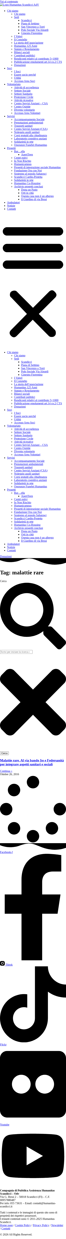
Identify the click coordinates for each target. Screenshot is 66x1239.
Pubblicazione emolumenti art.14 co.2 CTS (38, 61)
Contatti (11, 208)
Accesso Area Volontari (27, 112)
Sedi (16, 17)
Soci (9, 68)
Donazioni (20, 65)
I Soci (17, 71)
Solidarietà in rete (23, 141)
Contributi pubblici (24, 55)
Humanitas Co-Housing (27, 183)
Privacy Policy (41, 1225)
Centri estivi (20, 157)
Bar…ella (19, 151)
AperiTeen (27, 154)
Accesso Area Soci (24, 81)
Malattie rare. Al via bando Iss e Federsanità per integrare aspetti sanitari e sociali (32, 762)
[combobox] (16, 652)
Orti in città (27, 192)
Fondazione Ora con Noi (28, 170)
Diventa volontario (24, 109)
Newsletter (57, 1225)
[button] (33, 280)
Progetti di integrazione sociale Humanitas (37, 167)
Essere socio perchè (25, 74)
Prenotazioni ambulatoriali (28, 122)
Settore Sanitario (23, 93)
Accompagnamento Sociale (29, 119)
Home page (6, 1225)
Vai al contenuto (9, 1)
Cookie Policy (23, 1225)
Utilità (17, 77)
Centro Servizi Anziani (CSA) (31, 128)
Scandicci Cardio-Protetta (28, 176)
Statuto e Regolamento (26, 49)
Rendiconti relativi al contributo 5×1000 (36, 58)
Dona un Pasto (29, 189)
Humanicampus (23, 164)
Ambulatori (13, 202)
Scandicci (26, 20)
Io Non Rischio (22, 160)
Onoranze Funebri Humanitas (30, 144)
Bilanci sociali (22, 52)
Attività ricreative (23, 100)
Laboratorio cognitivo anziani (30, 138)
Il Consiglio (20, 39)
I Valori (18, 36)
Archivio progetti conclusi (28, 186)
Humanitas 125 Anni (25, 45)
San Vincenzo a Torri (33, 26)
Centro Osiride (22, 106)
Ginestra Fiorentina (31, 33)
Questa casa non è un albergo (37, 196)
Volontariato (14, 84)
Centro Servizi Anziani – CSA (31, 103)
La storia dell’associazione (28, 42)
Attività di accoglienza (26, 87)
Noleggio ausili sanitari (27, 132)
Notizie (11, 205)
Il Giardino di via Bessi (34, 199)
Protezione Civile (23, 97)
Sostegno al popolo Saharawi (30, 173)
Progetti (11, 148)
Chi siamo (12, 10)
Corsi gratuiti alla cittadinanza (30, 135)
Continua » (6, 771)
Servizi (11, 116)
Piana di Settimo (30, 23)
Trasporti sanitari (23, 125)
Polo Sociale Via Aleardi (34, 29)
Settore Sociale (22, 90)
